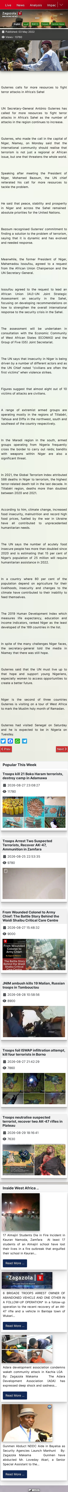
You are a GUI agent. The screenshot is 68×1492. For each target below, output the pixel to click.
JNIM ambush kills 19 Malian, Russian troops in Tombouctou (34, 985)
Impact (52, 5)
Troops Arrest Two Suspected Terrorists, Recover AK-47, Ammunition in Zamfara (27, 845)
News (21, 5)
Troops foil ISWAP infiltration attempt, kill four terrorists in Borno (34, 1052)
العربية (26, 24)
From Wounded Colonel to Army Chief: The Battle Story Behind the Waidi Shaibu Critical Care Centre (31, 916)
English (17, 24)
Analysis (36, 5)
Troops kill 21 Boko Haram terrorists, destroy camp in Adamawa (33, 776)
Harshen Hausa (58, 24)
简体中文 (35, 24)
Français (45, 24)
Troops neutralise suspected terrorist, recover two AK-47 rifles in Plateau (32, 1121)
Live (8, 5)
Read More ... (15, 1263)
